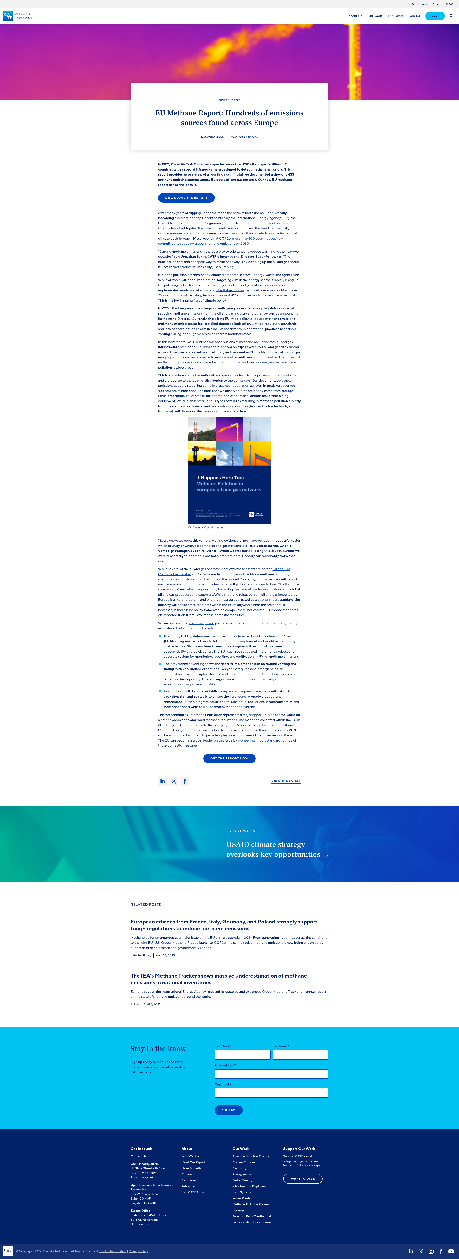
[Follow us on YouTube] (451, 1251)
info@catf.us (148, 1177)
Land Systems (242, 1192)
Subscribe (188, 1186)
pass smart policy (201, 623)
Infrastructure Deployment (250, 1186)
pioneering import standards (260, 740)
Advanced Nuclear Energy (250, 1156)
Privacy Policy (138, 1251)
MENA (448, 4)
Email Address (225, 1065)
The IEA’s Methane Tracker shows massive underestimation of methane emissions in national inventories (219, 979)
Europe (423, 4)
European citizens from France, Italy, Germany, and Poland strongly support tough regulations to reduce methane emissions (224, 925)
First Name (223, 1046)
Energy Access (242, 1174)
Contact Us (138, 1156)
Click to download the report (205, 527)
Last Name (281, 1046)
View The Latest (286, 781)
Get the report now (229, 758)
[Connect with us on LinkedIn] (411, 1251)
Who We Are (190, 1156)
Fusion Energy (242, 1180)
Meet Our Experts (193, 1162)
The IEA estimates (230, 290)
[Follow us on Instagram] (431, 1251)
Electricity (239, 1168)
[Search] (451, 16)
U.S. (412, 4)
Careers (186, 1174)
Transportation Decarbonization (254, 1222)
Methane (252, 137)
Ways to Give (303, 1179)
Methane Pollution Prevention (253, 1204)
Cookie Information (112, 1251)
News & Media (229, 100)
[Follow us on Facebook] (441, 1251)
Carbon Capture (243, 1162)
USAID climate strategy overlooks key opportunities (273, 849)
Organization (224, 1084)
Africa (436, 4)
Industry (136, 955)
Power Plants (241, 1198)
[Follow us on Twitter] (421, 1251)
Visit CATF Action (193, 1192)
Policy (147, 955)
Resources (188, 1180)
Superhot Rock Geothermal (251, 1216)
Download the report (186, 198)
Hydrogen (239, 1210)
